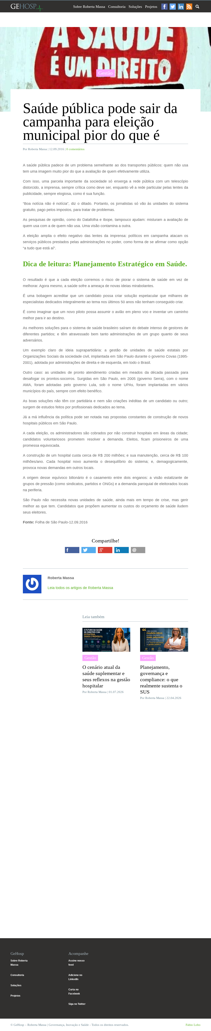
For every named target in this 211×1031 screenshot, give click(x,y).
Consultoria (116, 7)
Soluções (135, 7)
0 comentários (75, 149)
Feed (189, 7)
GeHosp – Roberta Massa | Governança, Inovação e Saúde (27, 8)
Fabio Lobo (193, 1024)
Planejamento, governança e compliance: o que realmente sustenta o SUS (161, 679)
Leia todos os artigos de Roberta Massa (80, 588)
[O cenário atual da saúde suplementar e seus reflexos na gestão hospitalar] (106, 640)
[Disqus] (105, 765)
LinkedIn (181, 7)
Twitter (173, 7)
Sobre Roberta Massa (89, 7)
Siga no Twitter (77, 1004)
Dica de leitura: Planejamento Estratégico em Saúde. (105, 264)
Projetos (151, 7)
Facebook (164, 7)
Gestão (105, 73)
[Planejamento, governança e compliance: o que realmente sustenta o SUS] (164, 640)
